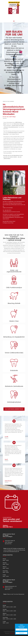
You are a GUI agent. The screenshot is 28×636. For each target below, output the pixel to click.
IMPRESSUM (12, 633)
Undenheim (21, 633)
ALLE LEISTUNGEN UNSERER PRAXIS (14, 409)
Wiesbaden (21, 629)
